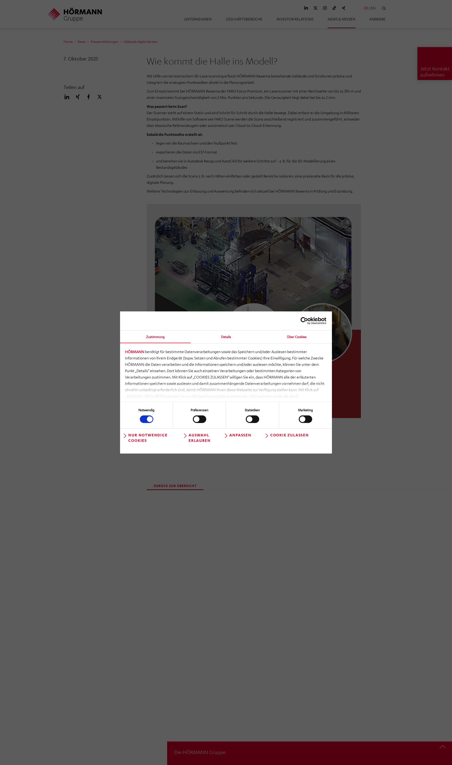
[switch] (199, 419)
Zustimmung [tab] (155, 336)
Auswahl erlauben (199, 438)
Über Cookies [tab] (297, 336)
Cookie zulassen (289, 435)
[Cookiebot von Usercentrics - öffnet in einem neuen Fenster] (305, 321)
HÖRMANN (134, 351)
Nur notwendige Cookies (147, 438)
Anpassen (240, 435)
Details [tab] (226, 336)
